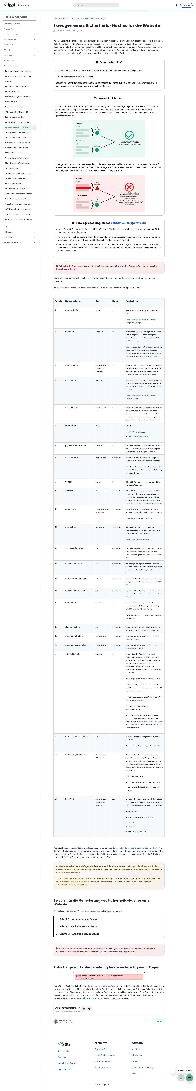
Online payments (102, 1061)
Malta (133, 1073)
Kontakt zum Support (67, 1063)
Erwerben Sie (101, 1049)
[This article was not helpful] (89, 1008)
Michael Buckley (65, 1020)
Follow (160, 1021)
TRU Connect (76, 18)
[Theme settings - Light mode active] (176, 5)
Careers (135, 1061)
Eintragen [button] (186, 5)
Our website (63, 1051)
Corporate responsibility (142, 1067)
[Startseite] (9, 5)
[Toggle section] (35, 24)
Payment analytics (103, 1067)
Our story (135, 1049)
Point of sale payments (105, 1055)
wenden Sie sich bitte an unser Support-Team (137, 848)
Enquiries (62, 1057)
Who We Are (136, 1055)
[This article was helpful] (83, 1008)
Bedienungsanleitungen (95, 18)
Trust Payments (60, 18)
